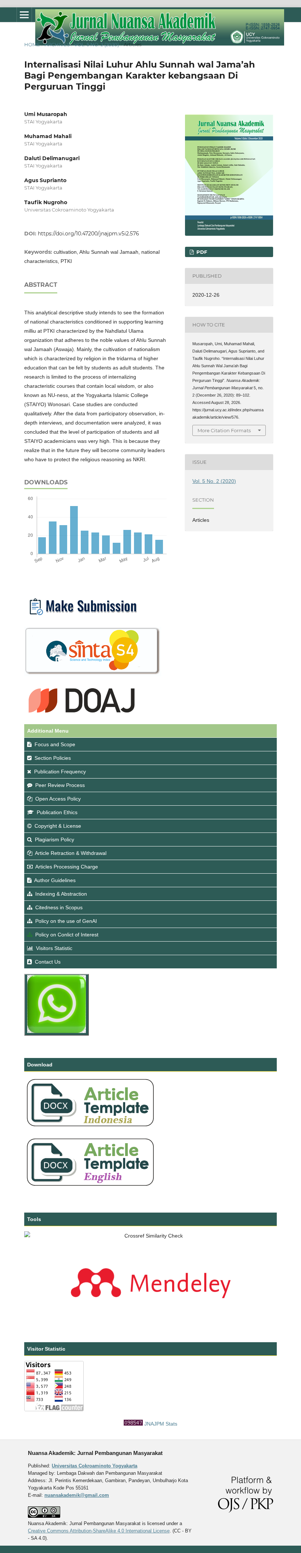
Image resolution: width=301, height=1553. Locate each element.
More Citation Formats (224, 430)
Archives (57, 44)
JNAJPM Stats (160, 1424)
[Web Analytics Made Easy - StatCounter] (133, 1424)
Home (32, 44)
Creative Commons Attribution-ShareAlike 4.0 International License (99, 1531)
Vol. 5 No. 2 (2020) (96, 44)
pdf (201, 252)
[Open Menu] (24, 14)
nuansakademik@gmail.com (76, 1495)
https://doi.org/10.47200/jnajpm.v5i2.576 (88, 233)
